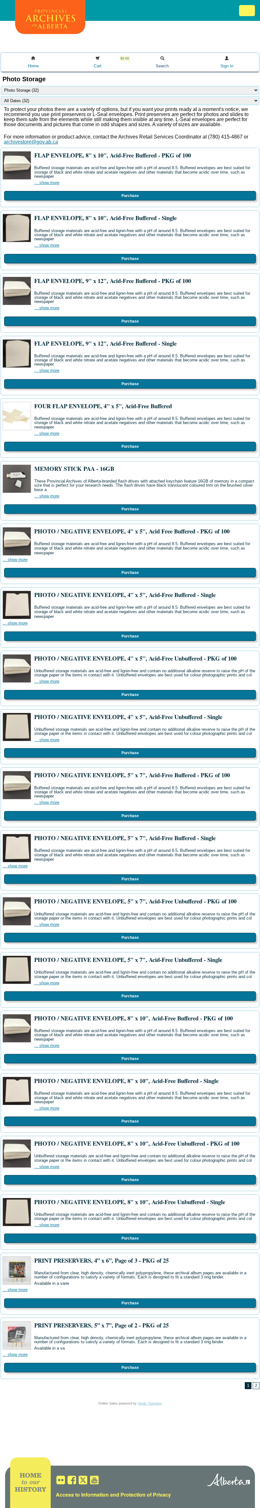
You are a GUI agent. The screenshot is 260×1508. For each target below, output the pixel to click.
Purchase (130, 196)
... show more (46, 182)
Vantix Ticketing (150, 1403)
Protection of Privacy (145, 1494)
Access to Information (82, 1494)
